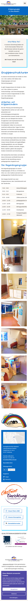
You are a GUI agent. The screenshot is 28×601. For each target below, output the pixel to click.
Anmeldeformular (14, 523)
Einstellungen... (14, 597)
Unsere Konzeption (14, 517)
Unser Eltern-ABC (14, 511)
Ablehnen (14, 593)
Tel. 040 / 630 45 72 (8, 456)
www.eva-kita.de (8, 564)
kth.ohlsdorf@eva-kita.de (9, 459)
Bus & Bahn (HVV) (8, 462)
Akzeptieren (14, 589)
